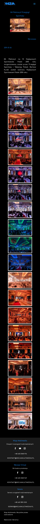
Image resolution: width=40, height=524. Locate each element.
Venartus (15, 520)
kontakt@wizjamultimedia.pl (20, 458)
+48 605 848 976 (21, 454)
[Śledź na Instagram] (25, 448)
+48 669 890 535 (21, 502)
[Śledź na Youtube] (20, 448)
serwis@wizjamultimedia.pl (20, 506)
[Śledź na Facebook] (15, 448)
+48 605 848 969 (21, 478)
